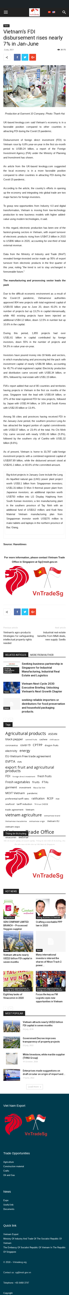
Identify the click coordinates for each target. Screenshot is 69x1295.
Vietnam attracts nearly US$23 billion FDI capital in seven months (17, 958)
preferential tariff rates (17, 798)
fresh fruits (45, 776)
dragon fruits (51, 745)
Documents (8, 1209)
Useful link (8, 1204)
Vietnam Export (10, 1234)
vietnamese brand (52, 816)
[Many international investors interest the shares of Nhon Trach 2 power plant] (51, 941)
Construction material (13, 1166)
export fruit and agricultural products (29, 768)
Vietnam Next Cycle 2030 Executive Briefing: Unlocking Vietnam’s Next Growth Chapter (42, 687)
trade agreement (14, 809)
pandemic (32, 793)
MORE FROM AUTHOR (42, 655)
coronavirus (11, 745)
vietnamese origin (37, 821)
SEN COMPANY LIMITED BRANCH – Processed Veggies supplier (16, 925)
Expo (5, 1200)
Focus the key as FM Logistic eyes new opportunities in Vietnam (49, 998)
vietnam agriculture (23, 815)
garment (11, 787)
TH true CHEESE (41, 804)
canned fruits (31, 739)
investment (25, 787)
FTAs (45, 782)
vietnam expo (12, 826)
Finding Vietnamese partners (9, 670)
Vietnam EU (53, 821)
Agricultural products (25, 733)
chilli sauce (54, 739)
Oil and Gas (9, 1175)
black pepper (14, 739)
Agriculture (9, 917)
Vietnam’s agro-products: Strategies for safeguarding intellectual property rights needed (18, 638)
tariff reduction (24, 804)
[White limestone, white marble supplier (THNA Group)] (11, 1058)
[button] (64, 12)
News (6, 25)
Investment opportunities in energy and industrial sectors (17, 989)
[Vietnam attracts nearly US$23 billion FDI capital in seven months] (18, 941)
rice (57, 798)
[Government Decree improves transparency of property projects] (11, 1042)
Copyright (8, 1293)
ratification (38, 798)
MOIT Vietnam (15, 793)
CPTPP (37, 745)
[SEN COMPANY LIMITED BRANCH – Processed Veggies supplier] (18, 908)
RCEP (50, 798)
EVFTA (10, 761)
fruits (36, 782)
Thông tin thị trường (15, 833)
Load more (33, 1086)
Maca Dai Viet (39, 787)
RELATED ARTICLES (15, 655)
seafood (9, 804)
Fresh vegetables (17, 782)
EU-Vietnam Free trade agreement (28, 756)
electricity (11, 751)
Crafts (6, 1171)
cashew (43, 739)
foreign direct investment (24, 776)
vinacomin (10, 837)
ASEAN (52, 734)
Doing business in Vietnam (48, 917)
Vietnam (30, 809)
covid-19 (25, 745)
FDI (7, 776)
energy (25, 750)
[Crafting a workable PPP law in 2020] (51, 908)
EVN (20, 761)
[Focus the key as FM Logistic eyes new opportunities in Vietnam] (51, 981)
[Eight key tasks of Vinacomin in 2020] (18, 981)
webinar (24, 837)
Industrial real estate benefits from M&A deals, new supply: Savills (52, 636)
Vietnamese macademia (16, 821)
